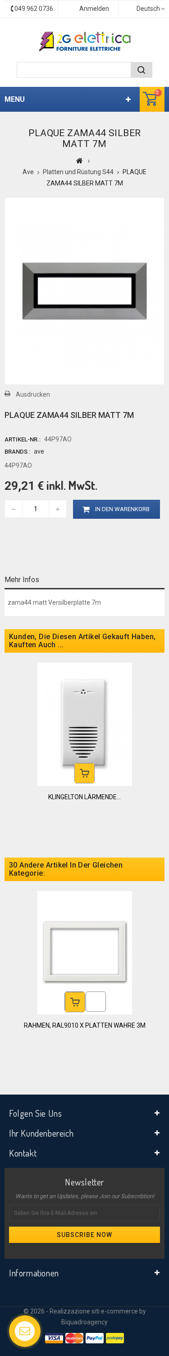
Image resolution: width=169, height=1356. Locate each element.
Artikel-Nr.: (23, 439)
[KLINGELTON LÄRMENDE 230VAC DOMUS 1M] (84, 723)
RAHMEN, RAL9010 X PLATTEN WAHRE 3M (85, 1025)
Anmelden (94, 8)
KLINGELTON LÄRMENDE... (84, 797)
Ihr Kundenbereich (41, 1133)
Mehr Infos (22, 579)
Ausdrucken (33, 394)
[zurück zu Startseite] (79, 160)
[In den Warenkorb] (84, 773)
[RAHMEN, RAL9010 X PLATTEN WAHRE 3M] (84, 952)
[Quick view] (95, 1001)
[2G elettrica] (85, 42)
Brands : (17, 451)
